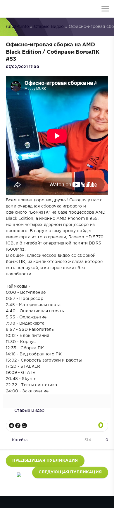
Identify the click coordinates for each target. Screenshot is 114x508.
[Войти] (26, 9)
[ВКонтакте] (11, 425)
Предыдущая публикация (45, 460)
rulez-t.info (17, 26)
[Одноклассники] (17, 425)
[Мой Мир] (24, 425)
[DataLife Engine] (9, 9)
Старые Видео (49, 26)
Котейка (19, 440)
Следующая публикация (70, 472)
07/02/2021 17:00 (22, 67)
